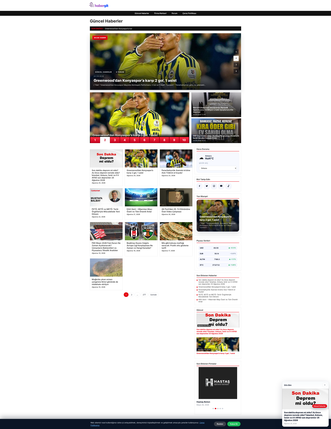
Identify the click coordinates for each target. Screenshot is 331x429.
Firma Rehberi (160, 13)
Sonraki (153, 295)
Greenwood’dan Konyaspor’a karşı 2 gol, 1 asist (124, 28)
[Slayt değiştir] (213, 408)
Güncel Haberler (142, 13)
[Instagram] (214, 186)
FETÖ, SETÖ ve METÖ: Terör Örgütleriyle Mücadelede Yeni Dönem (214, 296)
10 (184, 140)
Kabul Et (234, 424)
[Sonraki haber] (235, 204)
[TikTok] (228, 186)
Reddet (220, 424)
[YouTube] (221, 186)
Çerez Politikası (189, 13)
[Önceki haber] (229, 204)
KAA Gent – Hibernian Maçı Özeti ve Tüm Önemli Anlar (218, 300)
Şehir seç (203, 163)
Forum (174, 13)
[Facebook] (199, 186)
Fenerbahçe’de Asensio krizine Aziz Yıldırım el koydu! (216, 291)
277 (144, 295)
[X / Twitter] (207, 186)
